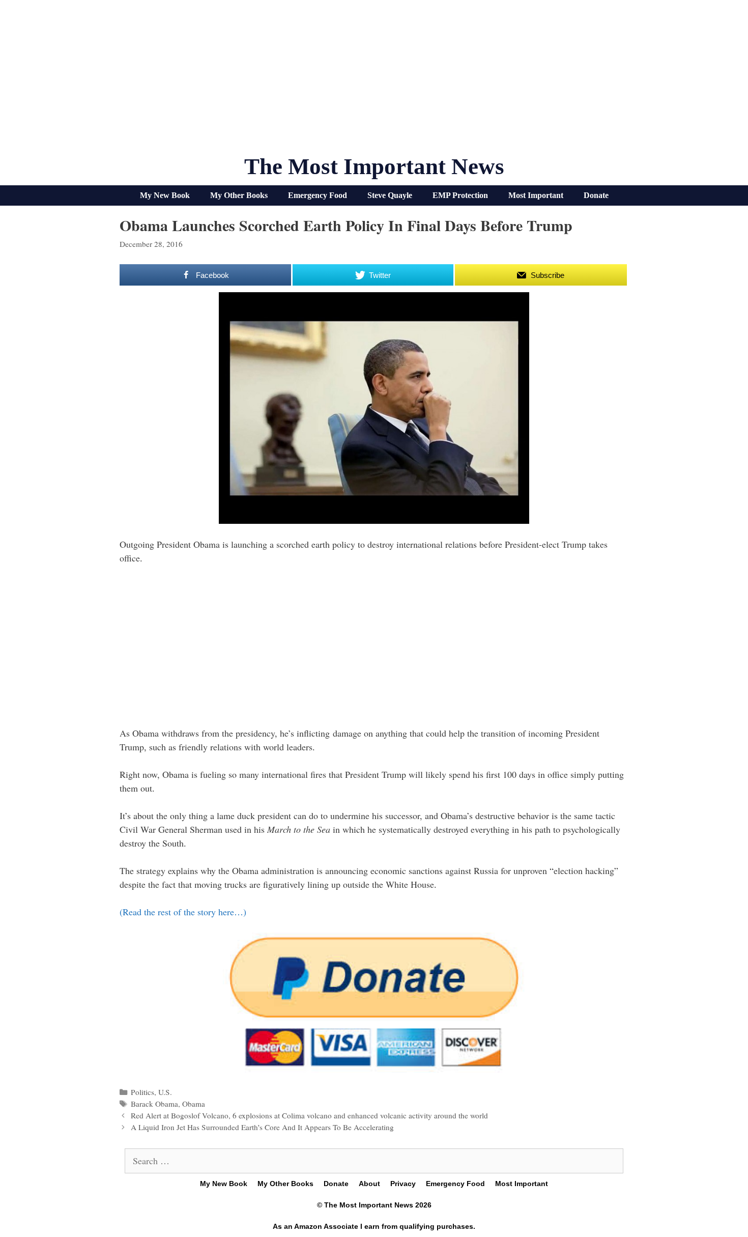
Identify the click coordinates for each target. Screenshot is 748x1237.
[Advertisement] (374, 81)
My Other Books (239, 195)
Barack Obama (154, 1104)
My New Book (165, 195)
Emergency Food (317, 195)
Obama (193, 1104)
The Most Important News (374, 166)
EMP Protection (460, 195)
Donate (596, 195)
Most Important (535, 195)
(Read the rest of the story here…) (183, 912)
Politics (142, 1092)
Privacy (403, 1183)
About (369, 1183)
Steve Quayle (389, 195)
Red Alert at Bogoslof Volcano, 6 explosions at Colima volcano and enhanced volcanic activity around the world (309, 1115)
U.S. (165, 1092)
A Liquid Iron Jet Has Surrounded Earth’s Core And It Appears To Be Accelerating (262, 1127)
